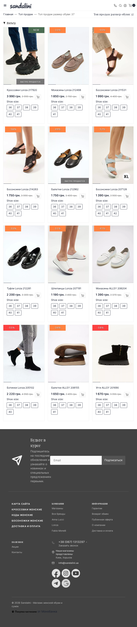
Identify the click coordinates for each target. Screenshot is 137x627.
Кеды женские (22, 515)
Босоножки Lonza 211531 (111, 90)
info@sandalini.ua (68, 563)
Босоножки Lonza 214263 (22, 189)
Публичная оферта (102, 519)
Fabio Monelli (59, 530)
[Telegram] (56, 583)
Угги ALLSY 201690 (107, 387)
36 (10, 107)
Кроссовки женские (27, 509)
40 (10, 114)
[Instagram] (66, 573)
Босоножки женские (27, 520)
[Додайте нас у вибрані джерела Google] (66, 583)
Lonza (55, 525)
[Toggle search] (120, 5)
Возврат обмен (100, 514)
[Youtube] (76, 573)
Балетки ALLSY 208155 (65, 387)
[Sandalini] (20, 5)
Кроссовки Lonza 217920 (22, 90)
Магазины (57, 508)
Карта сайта (21, 504)
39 (34, 107)
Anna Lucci (58, 519)
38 (26, 107)
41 (18, 114)
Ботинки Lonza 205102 (20, 387)
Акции (15, 546)
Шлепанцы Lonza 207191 (66, 288)
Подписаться (113, 460)
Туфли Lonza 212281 (19, 288)
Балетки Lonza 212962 (65, 189)
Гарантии (97, 508)
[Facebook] (56, 573)
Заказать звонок (68, 545)
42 (115, 213)
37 (18, 107)
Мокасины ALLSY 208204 (111, 288)
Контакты (17, 552)
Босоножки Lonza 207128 (111, 189)
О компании (98, 525)
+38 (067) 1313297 (71, 542)
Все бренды (58, 514)
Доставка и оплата (26, 526)
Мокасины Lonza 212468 (66, 90)
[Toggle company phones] (115, 5)
